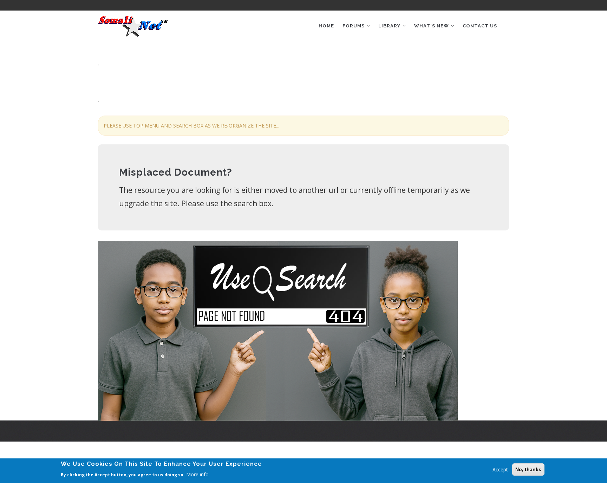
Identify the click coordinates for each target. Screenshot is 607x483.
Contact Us (480, 25)
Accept (500, 469)
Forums (354, 25)
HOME (326, 25)
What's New (432, 25)
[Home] (133, 24)
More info (197, 474)
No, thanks (528, 469)
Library (390, 25)
